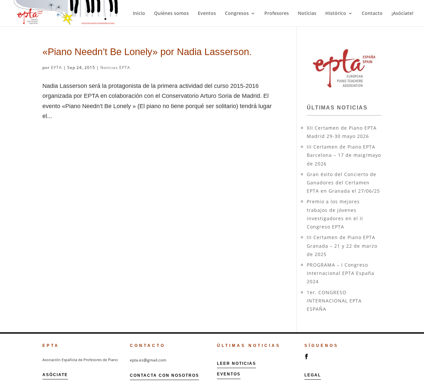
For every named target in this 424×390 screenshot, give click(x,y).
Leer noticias (236, 363)
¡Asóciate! (402, 13)
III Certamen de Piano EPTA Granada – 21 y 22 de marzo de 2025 (342, 245)
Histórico (335, 13)
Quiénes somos (171, 13)
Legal (312, 375)
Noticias (307, 13)
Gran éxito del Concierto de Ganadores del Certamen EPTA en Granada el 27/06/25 (343, 182)
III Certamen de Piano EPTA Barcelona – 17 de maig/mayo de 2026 (344, 155)
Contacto (372, 13)
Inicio (139, 13)
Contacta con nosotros (164, 375)
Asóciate (55, 374)
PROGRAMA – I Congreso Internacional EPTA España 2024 (340, 273)
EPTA (56, 67)
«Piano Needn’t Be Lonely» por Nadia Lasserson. (147, 51)
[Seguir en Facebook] (306, 356)
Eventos (207, 13)
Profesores (276, 13)
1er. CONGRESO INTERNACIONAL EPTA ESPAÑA (334, 300)
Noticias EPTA (115, 67)
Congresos (237, 13)
